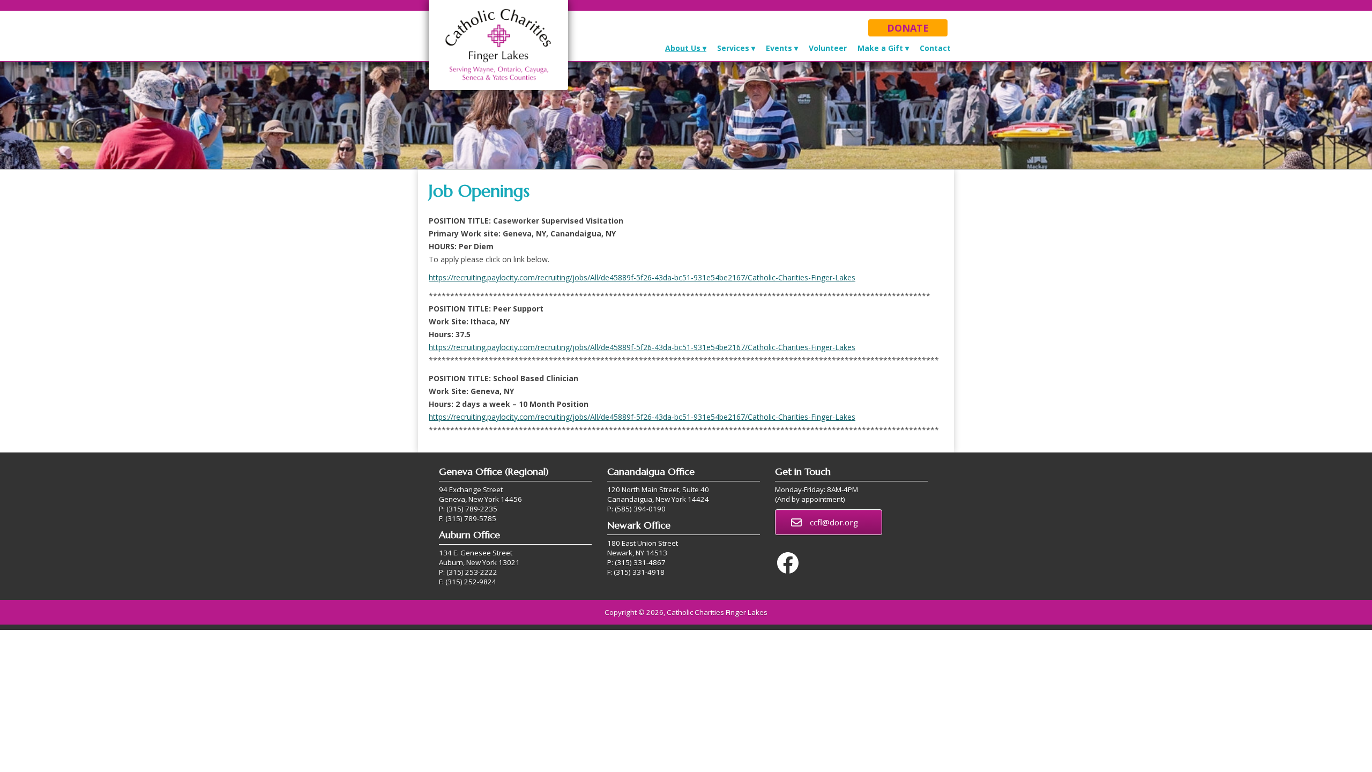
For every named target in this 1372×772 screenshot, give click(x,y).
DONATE (908, 27)
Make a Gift (880, 48)
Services (733, 48)
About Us (682, 48)
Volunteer (828, 48)
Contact (935, 48)
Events (779, 48)
